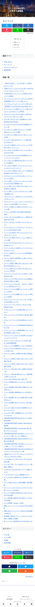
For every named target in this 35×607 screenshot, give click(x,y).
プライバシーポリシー (10, 67)
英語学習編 (7, 543)
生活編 (6, 540)
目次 (15, 39)
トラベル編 (7, 537)
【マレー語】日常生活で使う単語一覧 (15, 379)
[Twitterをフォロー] (25, 566)
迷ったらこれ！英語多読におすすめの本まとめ (18, 521)
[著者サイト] (9, 566)
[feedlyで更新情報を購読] (9, 571)
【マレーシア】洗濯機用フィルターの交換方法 (18, 346)
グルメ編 (6, 534)
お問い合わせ (8, 62)
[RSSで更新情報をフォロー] (25, 571)
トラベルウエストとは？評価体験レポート (17, 474)
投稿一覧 (16, 44)
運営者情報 (7, 70)
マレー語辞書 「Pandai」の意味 (13, 503)
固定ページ (17, 42)
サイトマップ (8, 64)
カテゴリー (17, 47)
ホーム (9, 596)
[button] (31, 322)
